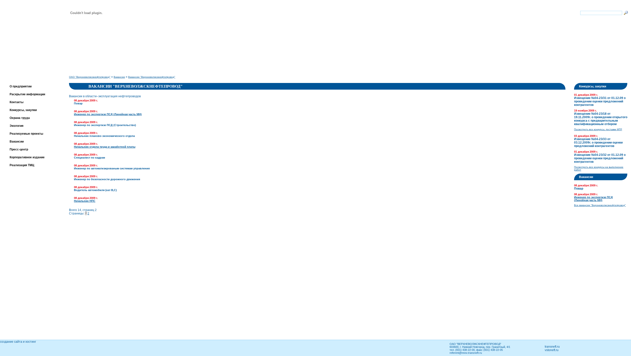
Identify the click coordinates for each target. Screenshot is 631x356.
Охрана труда (20, 118)
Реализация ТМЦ (22, 165)
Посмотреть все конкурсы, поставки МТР (598, 129)
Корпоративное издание (27, 157)
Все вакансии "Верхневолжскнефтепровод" (600, 205)
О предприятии (21, 86)
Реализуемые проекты (26, 133)
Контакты (16, 102)
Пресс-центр (19, 149)
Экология (16, 126)
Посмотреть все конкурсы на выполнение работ (598, 168)
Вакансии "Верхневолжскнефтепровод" (151, 77)
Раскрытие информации (27, 94)
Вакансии (17, 141)
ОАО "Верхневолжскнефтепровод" (89, 77)
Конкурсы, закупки (23, 110)
